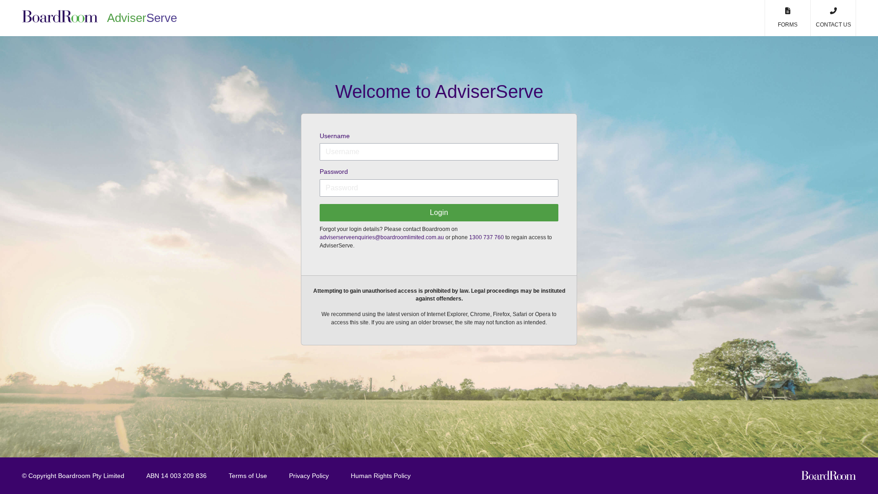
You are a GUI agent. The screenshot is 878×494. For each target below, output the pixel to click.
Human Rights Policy (381, 475)
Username (335, 136)
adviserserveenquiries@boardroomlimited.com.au (382, 237)
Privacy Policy (309, 475)
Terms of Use (248, 475)
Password (334, 171)
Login (439, 212)
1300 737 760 (486, 237)
